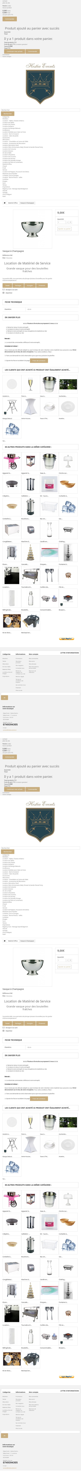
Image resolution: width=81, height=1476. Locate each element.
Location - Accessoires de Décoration (14, 143)
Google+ (30, 285)
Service (5, 170)
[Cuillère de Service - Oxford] (49, 575)
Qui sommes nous (21, 685)
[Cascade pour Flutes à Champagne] (30, 552)
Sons (4, 183)
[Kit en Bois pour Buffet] (12, 621)
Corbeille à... (63, 496)
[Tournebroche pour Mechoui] (30, 575)
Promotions (19, 658)
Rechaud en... (26, 633)
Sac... (4, 441)
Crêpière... (6, 496)
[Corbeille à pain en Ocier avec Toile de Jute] (12, 507)
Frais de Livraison (39, 361)
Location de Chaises (9, 124)
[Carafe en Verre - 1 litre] (49, 529)
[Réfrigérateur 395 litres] (12, 598)
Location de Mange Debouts (11, 128)
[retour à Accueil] (5, 203)
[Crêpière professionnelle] (12, 484)
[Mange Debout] (12, 406)
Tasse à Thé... (44, 418)
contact (5, 1)
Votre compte (7, 56)
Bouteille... (25, 610)
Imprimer (9, 293)
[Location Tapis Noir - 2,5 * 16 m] (12, 575)
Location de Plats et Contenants (13, 162)
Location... (6, 587)
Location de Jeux (8, 151)
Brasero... (62, 610)
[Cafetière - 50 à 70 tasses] (30, 484)
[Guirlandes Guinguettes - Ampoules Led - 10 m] (68, 384)
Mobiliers (5, 119)
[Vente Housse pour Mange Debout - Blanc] (30, 406)
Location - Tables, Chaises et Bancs (13, 121)
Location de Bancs (8, 126)
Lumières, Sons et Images (11, 175)
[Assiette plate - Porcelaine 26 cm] (68, 406)
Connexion (6, 55)
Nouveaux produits (18, 662)
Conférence (6, 130)
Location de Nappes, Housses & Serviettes (16, 172)
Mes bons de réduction (32, 671)
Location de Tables (8, 122)
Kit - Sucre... (44, 496)
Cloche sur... (63, 473)
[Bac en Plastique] (49, 507)
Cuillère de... (44, 587)
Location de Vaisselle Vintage (12, 160)
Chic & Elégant (7, 194)
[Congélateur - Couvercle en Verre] (12, 529)
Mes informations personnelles (34, 667)
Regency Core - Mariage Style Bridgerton (15, 189)
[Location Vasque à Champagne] (32, 229)
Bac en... (43, 519)
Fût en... (62, 587)
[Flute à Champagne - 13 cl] (30, 384)
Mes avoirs (32, 661)
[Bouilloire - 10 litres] (30, 507)
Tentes (5, 185)
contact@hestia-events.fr (10, 730)
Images (5, 181)
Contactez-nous (20, 668)
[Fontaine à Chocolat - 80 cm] (68, 552)
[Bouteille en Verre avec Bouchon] (30, 598)
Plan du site (19, 690)
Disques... (43, 564)
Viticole (5, 191)
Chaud (5, 166)
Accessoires (6, 138)
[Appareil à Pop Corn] (30, 461)
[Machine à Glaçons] (30, 529)
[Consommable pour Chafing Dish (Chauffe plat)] (49, 598)
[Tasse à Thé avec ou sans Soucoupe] (49, 406)
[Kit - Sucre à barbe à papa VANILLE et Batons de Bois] (49, 484)
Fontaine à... (63, 564)
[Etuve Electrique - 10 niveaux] (12, 552)
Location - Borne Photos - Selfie (12, 177)
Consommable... (46, 610)
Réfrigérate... (7, 610)
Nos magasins (19, 665)
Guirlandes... (63, 396)
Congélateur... (7, 541)
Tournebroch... (26, 587)
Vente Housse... (26, 418)
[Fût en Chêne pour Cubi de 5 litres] (68, 575)
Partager (18, 285)
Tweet (7, 285)
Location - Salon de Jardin (10, 136)
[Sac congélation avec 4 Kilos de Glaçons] (12, 429)
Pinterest (42, 285)
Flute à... (23, 396)
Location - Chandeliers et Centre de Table (15, 141)
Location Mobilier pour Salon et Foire (14, 132)
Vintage (5, 192)
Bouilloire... (25, 519)
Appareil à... (7, 473)
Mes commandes (33, 658)
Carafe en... (44, 541)
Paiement (18, 687)
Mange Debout (7, 418)
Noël (4, 196)
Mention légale (20, 676)
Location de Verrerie (9, 158)
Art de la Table (7, 153)
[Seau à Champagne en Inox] (49, 384)
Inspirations (6, 187)
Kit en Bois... (7, 633)
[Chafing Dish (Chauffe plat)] (68, 529)
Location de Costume (9, 149)
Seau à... (42, 396)
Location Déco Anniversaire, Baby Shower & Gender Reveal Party (23, 147)
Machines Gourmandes (10, 174)
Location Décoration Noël (11, 145)
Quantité (60, 219)
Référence (6, 255)
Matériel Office (7, 164)
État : (4, 258)
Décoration (6, 140)
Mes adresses (32, 664)
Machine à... (25, 541)
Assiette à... (6, 396)
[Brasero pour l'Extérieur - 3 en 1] (68, 598)
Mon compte (33, 654)
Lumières (5, 179)
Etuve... (5, 564)
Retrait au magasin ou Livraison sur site (20, 672)
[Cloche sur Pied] (68, 461)
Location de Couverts (9, 157)
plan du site (6, 3)
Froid (4, 168)
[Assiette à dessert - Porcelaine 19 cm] (12, 384)
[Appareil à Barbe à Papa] (12, 461)
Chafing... (62, 541)
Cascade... (24, 564)
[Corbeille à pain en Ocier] (68, 484)
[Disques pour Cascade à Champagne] (49, 552)
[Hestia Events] (40, 84)
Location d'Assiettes (9, 155)
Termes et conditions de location (19, 681)
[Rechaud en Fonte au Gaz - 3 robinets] (30, 621)
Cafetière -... (25, 496)
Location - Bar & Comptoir (11, 134)
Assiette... (62, 418)
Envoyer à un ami (12, 290)
